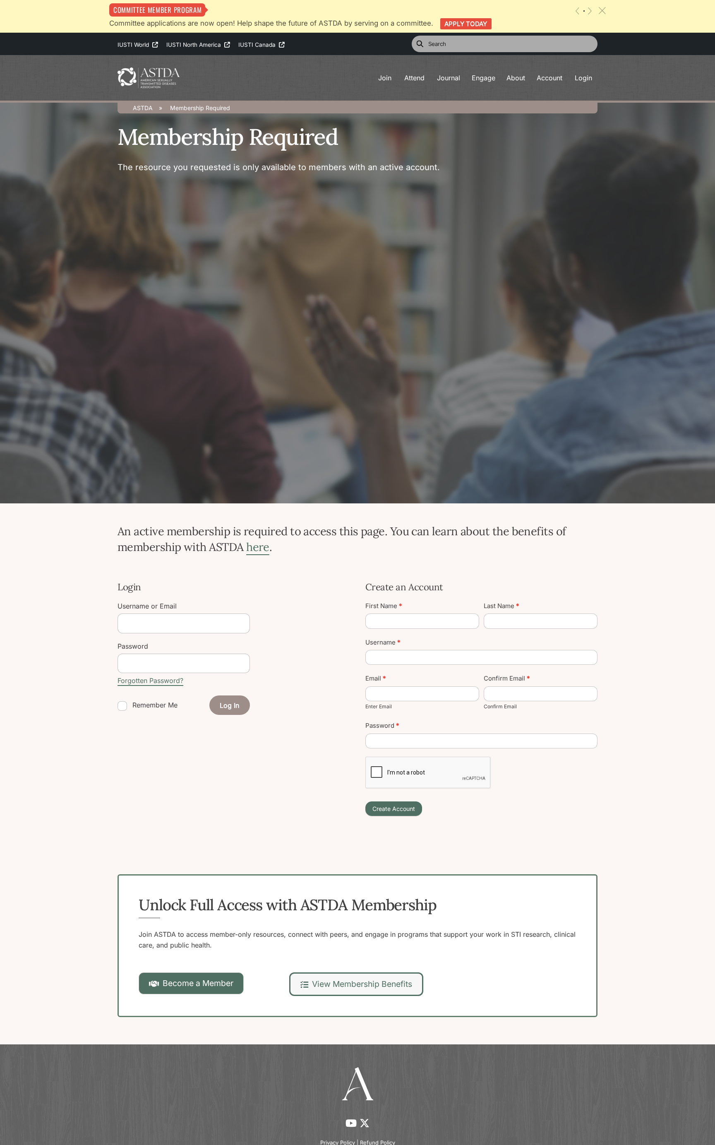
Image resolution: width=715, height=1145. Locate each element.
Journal (448, 78)
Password (382, 725)
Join (384, 78)
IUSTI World (135, 44)
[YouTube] (353, 1123)
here (257, 547)
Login (583, 78)
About (515, 78)
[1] (584, 11)
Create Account (393, 808)
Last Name (501, 606)
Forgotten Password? (150, 680)
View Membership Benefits (362, 984)
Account (549, 78)
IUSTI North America (195, 44)
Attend (414, 78)
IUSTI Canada (258, 44)
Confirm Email (507, 678)
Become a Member (198, 983)
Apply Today (465, 24)
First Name (383, 606)
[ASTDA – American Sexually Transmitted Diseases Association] (149, 77)
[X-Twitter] (364, 1123)
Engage (483, 78)
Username (383, 642)
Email (375, 678)
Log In (229, 705)
